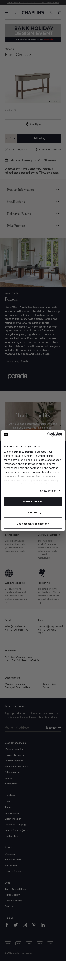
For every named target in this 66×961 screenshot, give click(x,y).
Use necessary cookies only (33, 523)
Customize (31, 512)
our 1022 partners (25, 451)
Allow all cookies (33, 501)
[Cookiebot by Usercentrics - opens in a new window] (47, 434)
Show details (48, 490)
